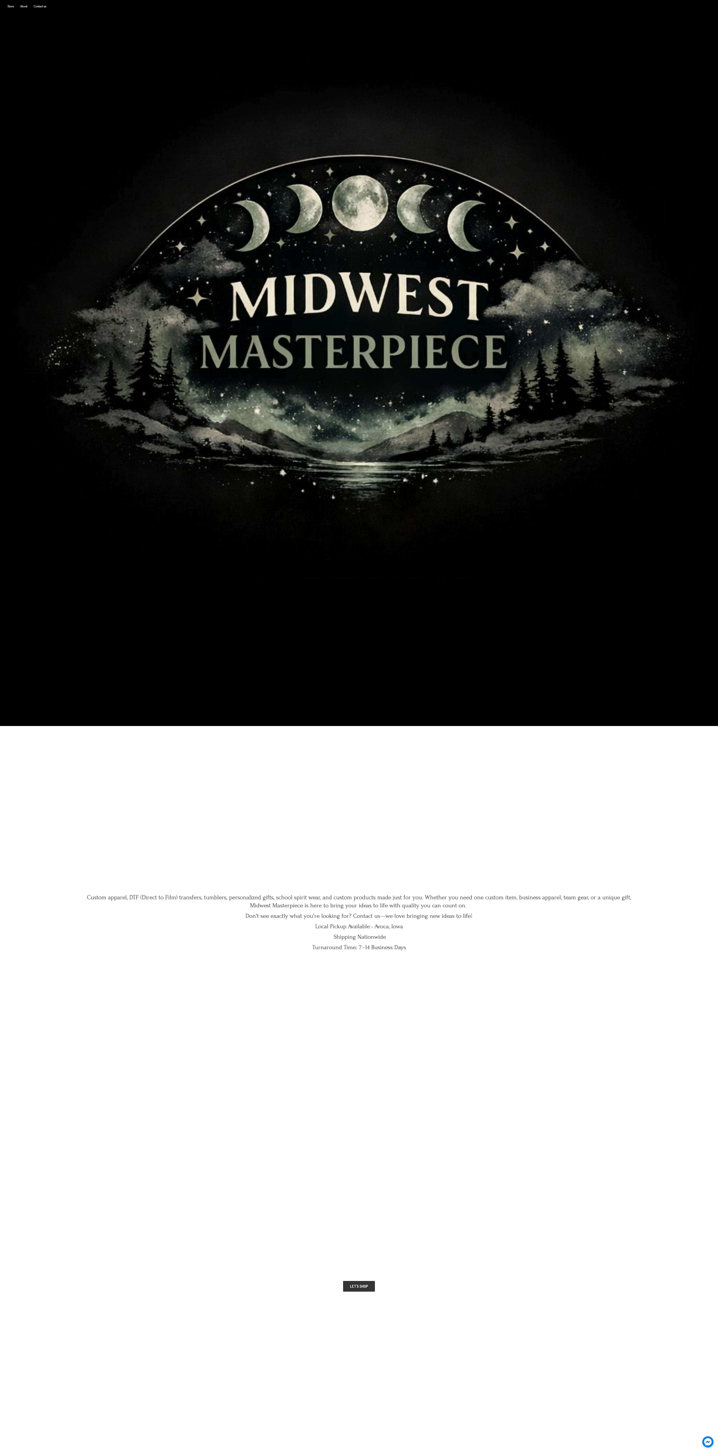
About (23, 6)
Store (10, 6)
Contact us (40, 6)
